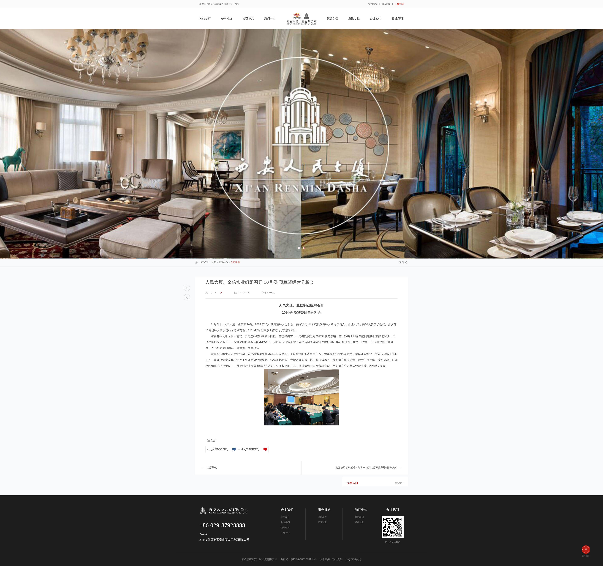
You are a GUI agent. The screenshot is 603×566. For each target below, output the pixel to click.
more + (399, 483)
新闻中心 (270, 18)
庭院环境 (322, 522)
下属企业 (399, 4)
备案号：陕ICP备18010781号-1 (298, 559)
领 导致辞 (285, 522)
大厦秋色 (212, 467)
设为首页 (372, 4)
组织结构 (285, 527)
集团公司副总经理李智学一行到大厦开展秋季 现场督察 (365, 467)
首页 (213, 262)
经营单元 (248, 18)
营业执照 (356, 559)
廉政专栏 (354, 18)
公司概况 (226, 18)
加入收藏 (386, 4)
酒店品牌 (322, 517)
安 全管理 (397, 18)
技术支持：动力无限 (331, 559)
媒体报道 (359, 522)
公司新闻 (235, 262)
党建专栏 (332, 18)
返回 (401, 262)
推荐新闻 (352, 483)
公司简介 (285, 517)
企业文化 (375, 18)
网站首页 (205, 18)
